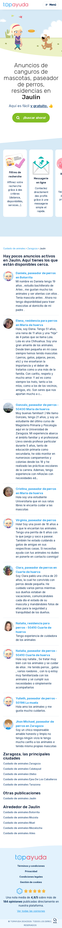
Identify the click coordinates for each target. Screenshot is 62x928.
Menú (52, 4)
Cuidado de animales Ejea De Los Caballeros (30, 779)
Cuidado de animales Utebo (19, 774)
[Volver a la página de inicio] (16, 4)
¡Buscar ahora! (34, 118)
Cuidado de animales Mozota (20, 817)
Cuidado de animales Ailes (19, 833)
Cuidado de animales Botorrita (21, 812)
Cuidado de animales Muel (19, 822)
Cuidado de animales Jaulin (19, 798)
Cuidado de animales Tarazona (21, 784)
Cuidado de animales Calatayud (22, 768)
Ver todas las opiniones (31, 911)
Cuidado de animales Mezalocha (22, 828)
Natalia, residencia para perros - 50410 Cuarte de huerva (33, 628)
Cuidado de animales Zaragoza (22, 763)
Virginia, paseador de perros (36, 520)
